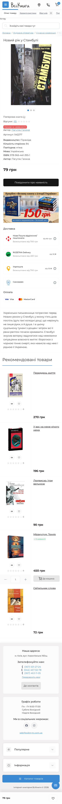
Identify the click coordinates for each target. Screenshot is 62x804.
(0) (15, 121)
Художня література (23, 33)
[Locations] (39, 4)
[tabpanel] (31, 74)
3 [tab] (34, 110)
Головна (6, 33)
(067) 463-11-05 (32, 673)
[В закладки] (53, 798)
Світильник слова (44, 588)
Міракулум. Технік (44, 534)
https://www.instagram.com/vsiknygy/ (34, 725)
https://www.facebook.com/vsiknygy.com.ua (26, 725)
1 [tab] (28, 110)
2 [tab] (31, 110)
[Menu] (5, 4)
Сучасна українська (46, 33)
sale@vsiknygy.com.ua (31, 732)
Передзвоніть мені (31, 677)
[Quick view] (12, 403)
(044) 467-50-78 (32, 669)
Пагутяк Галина (21, 130)
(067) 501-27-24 (32, 666)
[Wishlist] (19, 403)
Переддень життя (44, 372)
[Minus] (5, 579)
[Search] (5, 26)
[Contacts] (48, 4)
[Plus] (25, 579)
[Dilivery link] (55, 238)
